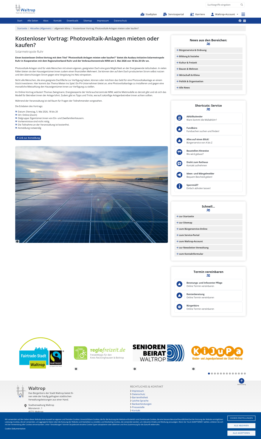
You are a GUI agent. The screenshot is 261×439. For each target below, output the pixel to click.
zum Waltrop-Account (191, 241)
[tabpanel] (42, 353)
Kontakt (58, 20)
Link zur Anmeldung (29, 137)
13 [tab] (245, 373)
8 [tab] (230, 373)
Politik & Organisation (191, 81)
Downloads (72, 20)
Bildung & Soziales (189, 56)
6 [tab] (224, 373)
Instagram (244, 20)
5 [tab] (221, 373)
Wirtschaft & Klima (189, 75)
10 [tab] (236, 373)
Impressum (103, 20)
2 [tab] (212, 373)
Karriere (200, 14)
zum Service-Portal (189, 235)
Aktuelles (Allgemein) (40, 28)
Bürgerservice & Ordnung (192, 50)
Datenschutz (120, 20)
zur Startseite (186, 216)
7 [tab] (227, 373)
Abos (45, 20)
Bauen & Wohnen (188, 68)
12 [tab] (242, 373)
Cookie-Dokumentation (15, 428)
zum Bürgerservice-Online (193, 228)
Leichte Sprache (140, 400)
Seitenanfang (241, 384)
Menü (243, 14)
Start (19, 20)
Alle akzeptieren (241, 433)
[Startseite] (25, 8)
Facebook (240, 20)
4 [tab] (218, 373)
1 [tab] (209, 373)
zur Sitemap (185, 222)
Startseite (22, 28)
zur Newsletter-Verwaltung (194, 247)
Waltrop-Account (225, 14)
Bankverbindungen (142, 403)
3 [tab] (215, 373)
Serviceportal (176, 14)
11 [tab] (239, 373)
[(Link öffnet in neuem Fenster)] (101, 353)
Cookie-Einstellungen (241, 418)
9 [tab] (233, 373)
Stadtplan (151, 14)
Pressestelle (138, 407)
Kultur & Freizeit (188, 62)
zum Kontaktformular (191, 253)
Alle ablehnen (241, 425)
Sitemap (87, 20)
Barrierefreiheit (140, 397)
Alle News (184, 87)
